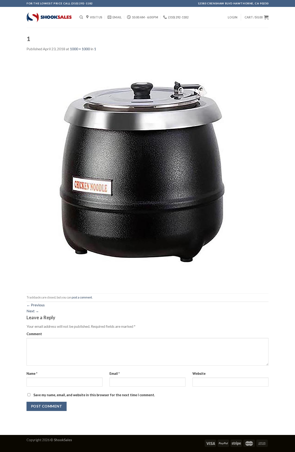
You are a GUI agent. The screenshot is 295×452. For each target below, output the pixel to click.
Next (33, 311)
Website (199, 373)
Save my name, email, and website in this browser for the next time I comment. (94, 395)
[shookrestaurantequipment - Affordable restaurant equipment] (50, 17)
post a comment (82, 297)
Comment (34, 334)
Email (114, 373)
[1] (142, 172)
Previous (36, 305)
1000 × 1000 (80, 49)
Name (32, 373)
